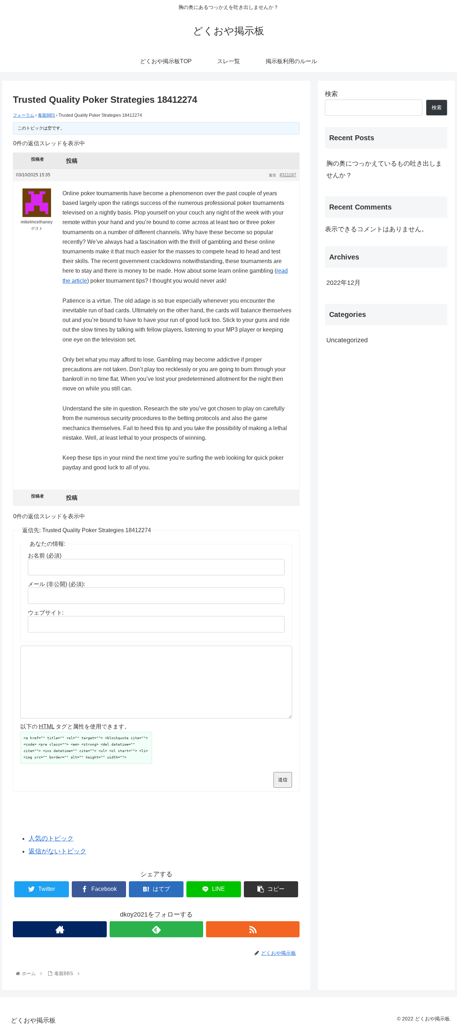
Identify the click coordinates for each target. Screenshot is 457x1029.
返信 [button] (272, 175)
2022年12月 (343, 282)
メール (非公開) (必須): (56, 584)
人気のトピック (51, 838)
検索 (331, 93)
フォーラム (23, 115)
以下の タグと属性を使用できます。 (75, 726)
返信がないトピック (57, 851)
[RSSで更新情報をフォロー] (253, 929)
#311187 (288, 174)
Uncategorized (347, 340)
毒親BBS (46, 115)
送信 (282, 779)
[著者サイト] (59, 929)
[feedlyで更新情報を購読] (156, 929)
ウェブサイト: (46, 613)
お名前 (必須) (44, 556)
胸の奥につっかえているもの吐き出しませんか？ (384, 169)
